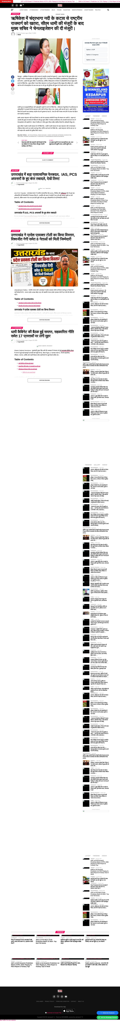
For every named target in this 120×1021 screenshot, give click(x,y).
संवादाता (19, 34)
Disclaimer (39, 1001)
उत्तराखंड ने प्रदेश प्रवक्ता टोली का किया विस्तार (29, 303)
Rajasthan (66, 10)
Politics (97, 10)
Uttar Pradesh (45, 10)
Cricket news (60, 14)
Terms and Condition (62, 1001)
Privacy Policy (49, 1001)
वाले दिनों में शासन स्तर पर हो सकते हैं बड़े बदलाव (29, 209)
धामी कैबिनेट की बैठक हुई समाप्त (25, 363)
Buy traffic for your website (8, 1020)
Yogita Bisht (21, 184)
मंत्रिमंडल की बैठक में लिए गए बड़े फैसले (27, 369)
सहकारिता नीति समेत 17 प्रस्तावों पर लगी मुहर (29, 366)
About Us (81, 1001)
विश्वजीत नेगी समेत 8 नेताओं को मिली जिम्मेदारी (29, 305)
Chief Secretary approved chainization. (60, 135)
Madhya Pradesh (77, 10)
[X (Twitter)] (58, 996)
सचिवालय (63, 193)
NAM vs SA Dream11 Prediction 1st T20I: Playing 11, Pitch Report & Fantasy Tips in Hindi (70, 1)
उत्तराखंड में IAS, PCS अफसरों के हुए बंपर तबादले (30, 206)
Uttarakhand (33, 10)
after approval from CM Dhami (37, 135)
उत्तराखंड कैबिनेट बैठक (67, 350)
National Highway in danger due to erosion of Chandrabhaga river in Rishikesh (41, 136)
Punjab (59, 10)
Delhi (53, 10)
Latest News (24, 10)
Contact (73, 1001)
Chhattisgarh (88, 10)
